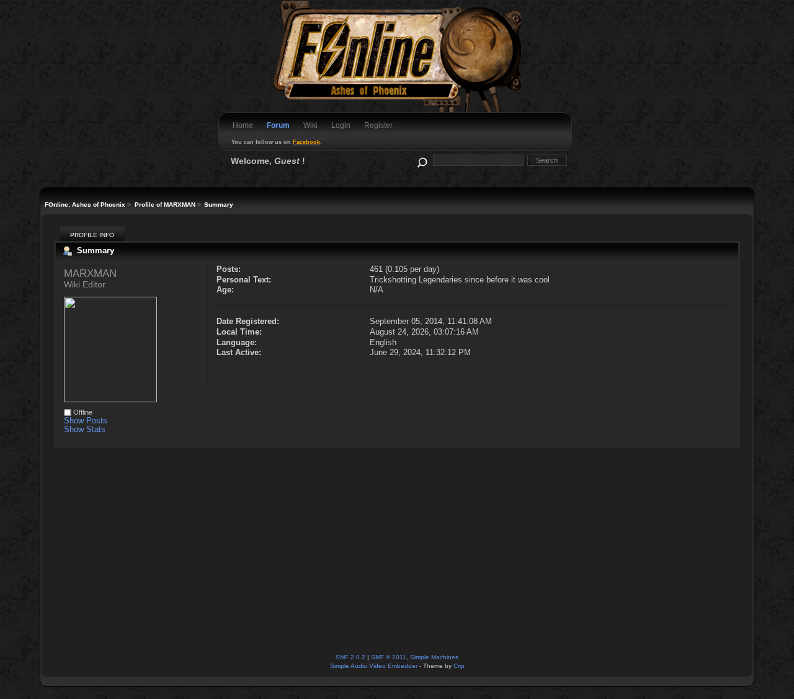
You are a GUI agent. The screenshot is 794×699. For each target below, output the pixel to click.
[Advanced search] (421, 160)
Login (340, 125)
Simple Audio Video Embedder (373, 665)
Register (378, 125)
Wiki (310, 125)
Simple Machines (434, 657)
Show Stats (84, 429)
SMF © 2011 (388, 657)
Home (243, 125)
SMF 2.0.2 (350, 657)
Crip (459, 665)
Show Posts (85, 420)
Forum (278, 125)
